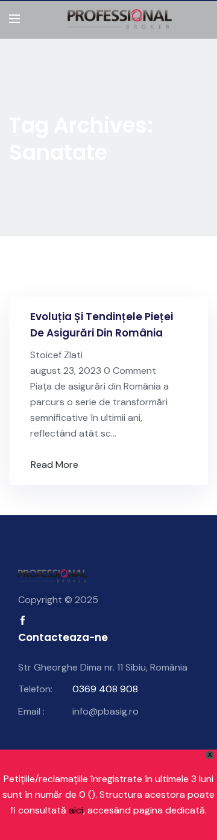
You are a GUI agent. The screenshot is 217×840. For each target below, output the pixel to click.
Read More (54, 464)
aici (76, 810)
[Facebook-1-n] (22, 620)
